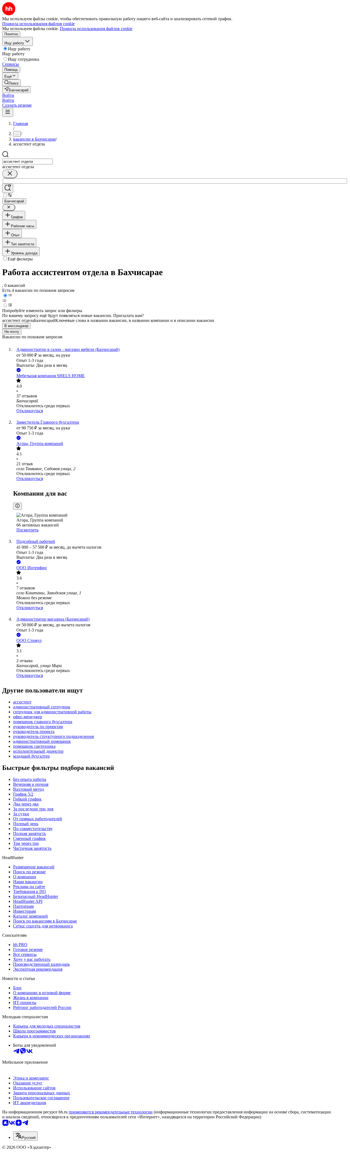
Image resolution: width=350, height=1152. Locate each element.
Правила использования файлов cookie (96, 28)
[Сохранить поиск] (7, 188)
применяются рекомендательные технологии (111, 1112)
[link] (11, 82)
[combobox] (27, 161)
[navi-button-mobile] (7, 112)
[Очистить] (10, 173)
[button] (8, 95)
